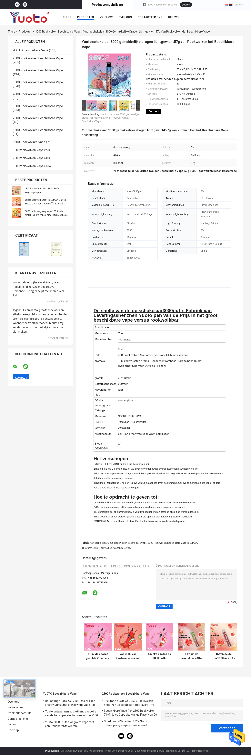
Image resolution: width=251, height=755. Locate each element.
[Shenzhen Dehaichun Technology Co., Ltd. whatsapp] (28, 366)
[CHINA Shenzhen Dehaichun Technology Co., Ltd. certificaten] (24, 249)
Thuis (67, 17)
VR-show (106, 17)
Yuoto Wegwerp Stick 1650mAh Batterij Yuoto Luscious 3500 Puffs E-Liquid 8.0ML (45, 204)
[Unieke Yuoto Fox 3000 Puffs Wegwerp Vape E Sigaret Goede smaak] (159, 637)
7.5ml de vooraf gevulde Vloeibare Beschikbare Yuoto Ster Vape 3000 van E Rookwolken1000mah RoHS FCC (98, 656)
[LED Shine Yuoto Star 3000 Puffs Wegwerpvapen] (16, 190)
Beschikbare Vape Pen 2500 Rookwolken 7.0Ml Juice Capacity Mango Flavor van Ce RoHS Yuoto (130, 713)
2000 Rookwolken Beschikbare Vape (38, 118)
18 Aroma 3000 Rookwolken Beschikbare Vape (106, 548)
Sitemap (13, 730)
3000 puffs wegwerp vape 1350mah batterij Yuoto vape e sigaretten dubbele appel (45, 215)
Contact (153, 111)
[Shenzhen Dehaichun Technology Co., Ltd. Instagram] (24, 4)
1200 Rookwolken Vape (29, 142)
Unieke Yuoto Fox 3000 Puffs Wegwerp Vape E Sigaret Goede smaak (159, 656)
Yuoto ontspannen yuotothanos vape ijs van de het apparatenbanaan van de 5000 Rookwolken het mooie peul (71, 714)
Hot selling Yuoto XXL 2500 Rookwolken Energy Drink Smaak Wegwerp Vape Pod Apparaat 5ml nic (70, 703)
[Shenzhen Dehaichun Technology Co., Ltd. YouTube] (17, 4)
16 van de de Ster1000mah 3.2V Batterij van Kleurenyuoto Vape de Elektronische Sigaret (223, 656)
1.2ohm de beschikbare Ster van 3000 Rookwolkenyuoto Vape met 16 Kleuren (191, 656)
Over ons (125, 17)
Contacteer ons (150, 17)
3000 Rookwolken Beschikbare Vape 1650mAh (172, 543)
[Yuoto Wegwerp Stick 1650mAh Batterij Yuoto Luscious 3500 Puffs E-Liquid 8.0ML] (16, 201)
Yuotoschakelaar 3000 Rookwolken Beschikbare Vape (117, 543)
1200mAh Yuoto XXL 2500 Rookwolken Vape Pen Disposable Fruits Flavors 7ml (129, 702)
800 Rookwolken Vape (28, 150)
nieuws (173, 17)
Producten (85, 17)
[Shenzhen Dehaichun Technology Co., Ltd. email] (18, 366)
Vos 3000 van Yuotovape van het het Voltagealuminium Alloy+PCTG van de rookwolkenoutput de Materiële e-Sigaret (128, 656)
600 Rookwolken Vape (28, 166)
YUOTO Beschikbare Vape (30, 50)
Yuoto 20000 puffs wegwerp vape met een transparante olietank (69, 724)
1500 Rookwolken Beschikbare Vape (38, 130)
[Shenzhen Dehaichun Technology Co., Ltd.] (29, 17)
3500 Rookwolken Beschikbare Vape (38, 106)
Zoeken (186, 4)
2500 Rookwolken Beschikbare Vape (38, 58)
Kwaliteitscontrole (19, 713)
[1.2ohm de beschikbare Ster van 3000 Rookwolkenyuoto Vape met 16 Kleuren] (191, 637)
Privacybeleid (52, 751)
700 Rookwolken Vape (28, 158)
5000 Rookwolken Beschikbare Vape (38, 82)
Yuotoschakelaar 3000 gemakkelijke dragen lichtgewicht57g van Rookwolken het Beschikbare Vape (110, 118)
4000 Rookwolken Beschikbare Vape (38, 94)
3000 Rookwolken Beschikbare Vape (58, 31)
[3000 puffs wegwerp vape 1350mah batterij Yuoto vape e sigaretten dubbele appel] (16, 213)
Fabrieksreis (15, 707)
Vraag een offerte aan (210, 4)
